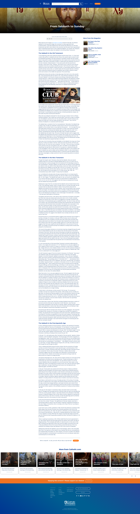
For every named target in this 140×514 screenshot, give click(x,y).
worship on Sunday (57, 42)
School (60, 491)
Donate (98, 3)
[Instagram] (83, 496)
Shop (91, 3)
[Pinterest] (85, 496)
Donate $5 (76, 440)
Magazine (53, 23)
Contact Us (69, 509)
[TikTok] (87, 496)
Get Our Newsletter (83, 488)
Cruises (60, 494)
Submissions (70, 489)
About (86, 3)
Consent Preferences (74, 509)
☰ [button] (40, 3)
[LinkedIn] (89, 496)
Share (88, 29)
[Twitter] (79, 496)
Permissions (70, 491)
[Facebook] (77, 496)
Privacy (66, 509)
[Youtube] (81, 496)
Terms (63, 509)
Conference (61, 492)
